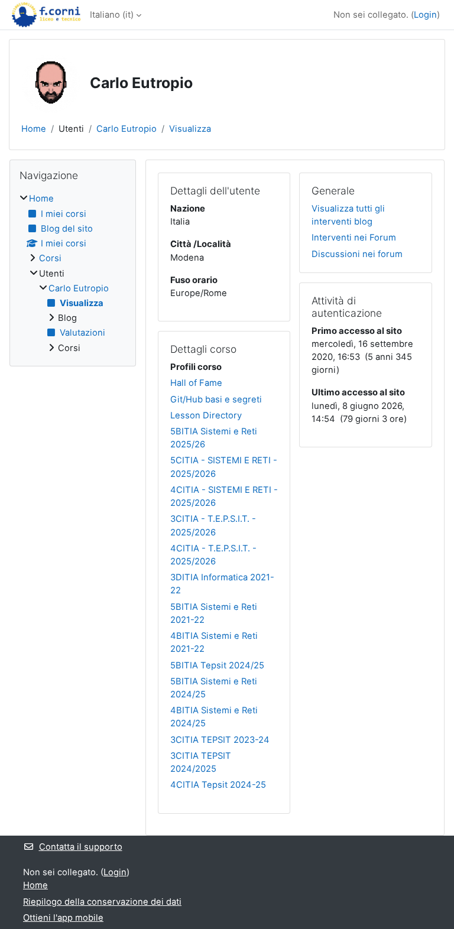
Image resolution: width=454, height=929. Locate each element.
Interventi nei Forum (354, 237)
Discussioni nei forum (357, 254)
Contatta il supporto (80, 847)
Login (425, 14)
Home (33, 129)
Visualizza (190, 129)
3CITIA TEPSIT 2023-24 (220, 740)
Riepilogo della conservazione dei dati (102, 901)
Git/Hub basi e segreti (216, 399)
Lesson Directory (206, 415)
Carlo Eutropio (126, 129)
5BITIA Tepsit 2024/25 (217, 665)
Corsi (50, 258)
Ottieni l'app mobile (63, 917)
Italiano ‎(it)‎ (112, 14)
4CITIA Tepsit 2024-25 (218, 784)
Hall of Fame (196, 383)
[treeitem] (73, 273)
